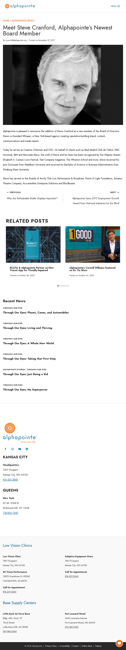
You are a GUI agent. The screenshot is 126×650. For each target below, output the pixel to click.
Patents (98, 646)
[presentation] (33, 244)
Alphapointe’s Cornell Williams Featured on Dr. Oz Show (92, 269)
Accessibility (65, 646)
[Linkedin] (26, 449)
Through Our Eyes (13, 308)
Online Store (87, 646)
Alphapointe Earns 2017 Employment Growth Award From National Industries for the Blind (95, 198)
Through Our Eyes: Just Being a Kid (25, 374)
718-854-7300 (10, 513)
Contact (75, 646)
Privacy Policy (51, 646)
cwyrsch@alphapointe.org (16, 40)
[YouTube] (19, 449)
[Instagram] (12, 449)
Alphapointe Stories (14, 369)
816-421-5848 (10, 480)
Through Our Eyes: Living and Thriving (27, 328)
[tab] (58, 285)
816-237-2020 (9, 592)
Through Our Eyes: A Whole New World (28, 343)
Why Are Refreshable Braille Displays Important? (32, 195)
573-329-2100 (71, 627)
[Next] (116, 255)
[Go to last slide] (10, 255)
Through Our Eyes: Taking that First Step (29, 359)
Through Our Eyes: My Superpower (25, 389)
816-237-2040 (72, 576)
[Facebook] (5, 449)
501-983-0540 (10, 631)
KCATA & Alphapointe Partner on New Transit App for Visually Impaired (32, 269)
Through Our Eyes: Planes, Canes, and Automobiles (36, 312)
